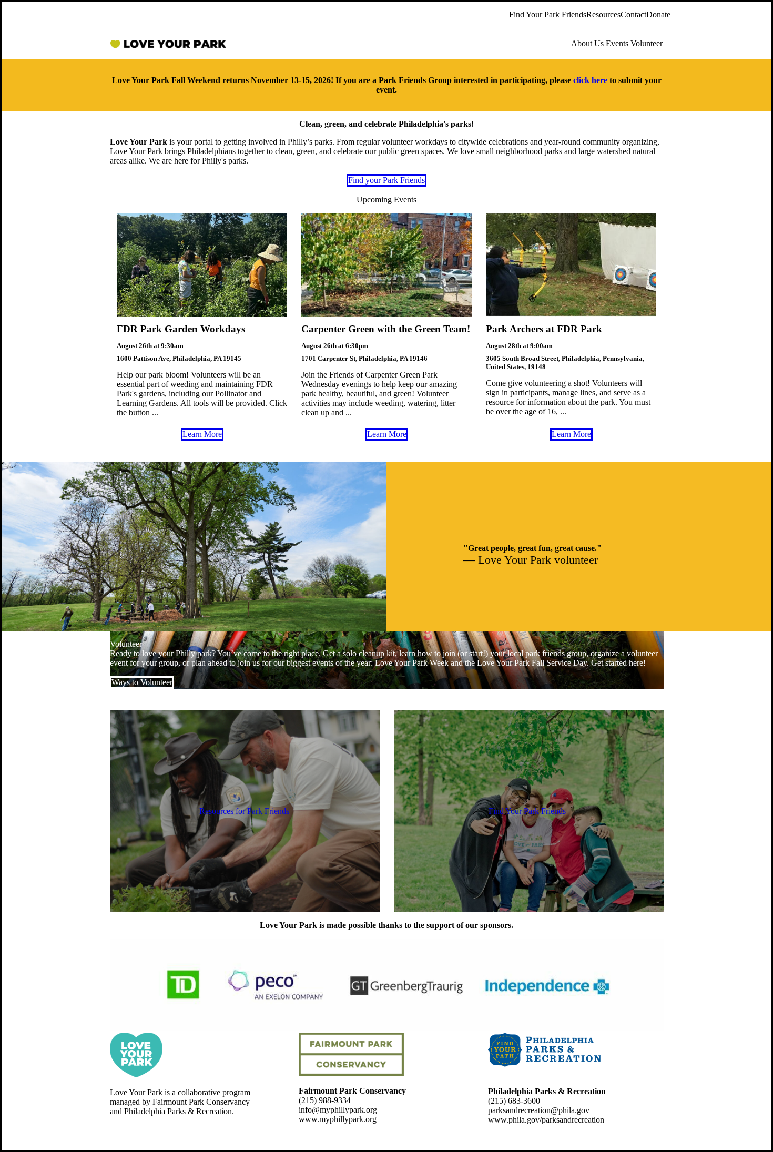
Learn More (202, 434)
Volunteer (646, 43)
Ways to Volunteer (141, 682)
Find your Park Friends (386, 180)
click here (590, 80)
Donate (658, 14)
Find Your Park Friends (547, 14)
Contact (633, 14)
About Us (587, 43)
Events (617, 43)
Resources (603, 14)
